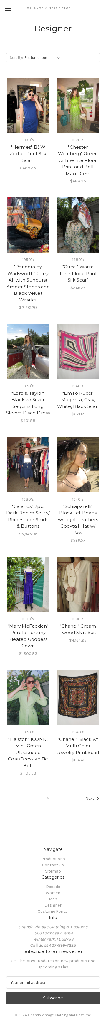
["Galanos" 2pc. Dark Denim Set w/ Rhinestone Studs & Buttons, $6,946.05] (28, 464)
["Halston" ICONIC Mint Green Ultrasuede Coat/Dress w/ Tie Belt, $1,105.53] (28, 697)
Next (90, 798)
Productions (53, 858)
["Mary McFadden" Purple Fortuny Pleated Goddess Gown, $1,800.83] (28, 584)
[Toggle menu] (8, 8)
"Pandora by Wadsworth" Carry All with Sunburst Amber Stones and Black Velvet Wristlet (28, 283)
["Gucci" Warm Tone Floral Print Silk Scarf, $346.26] (78, 225)
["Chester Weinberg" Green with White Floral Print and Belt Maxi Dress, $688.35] (78, 105)
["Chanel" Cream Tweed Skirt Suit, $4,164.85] (78, 584)
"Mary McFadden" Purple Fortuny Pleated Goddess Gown (28, 636)
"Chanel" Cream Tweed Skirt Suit (78, 629)
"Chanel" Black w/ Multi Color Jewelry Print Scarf (78, 745)
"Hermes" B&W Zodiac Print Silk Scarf (28, 153)
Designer (53, 905)
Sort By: (16, 57)
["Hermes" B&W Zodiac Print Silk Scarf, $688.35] (28, 105)
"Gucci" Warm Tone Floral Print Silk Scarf (78, 273)
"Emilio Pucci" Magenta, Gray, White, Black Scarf (78, 399)
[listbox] (43, 57)
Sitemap (53, 871)
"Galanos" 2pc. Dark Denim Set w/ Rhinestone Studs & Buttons (28, 516)
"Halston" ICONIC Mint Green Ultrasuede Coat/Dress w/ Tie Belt (28, 752)
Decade (53, 886)
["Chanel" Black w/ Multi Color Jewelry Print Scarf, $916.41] (78, 697)
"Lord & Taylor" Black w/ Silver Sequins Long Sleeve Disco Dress (28, 403)
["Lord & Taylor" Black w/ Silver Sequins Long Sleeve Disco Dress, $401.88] (28, 351)
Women (53, 892)
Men (53, 899)
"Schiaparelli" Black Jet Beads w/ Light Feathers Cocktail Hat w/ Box (78, 520)
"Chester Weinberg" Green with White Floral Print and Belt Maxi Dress (78, 160)
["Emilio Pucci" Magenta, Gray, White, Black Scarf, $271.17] (78, 351)
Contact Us (53, 865)
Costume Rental (53, 911)
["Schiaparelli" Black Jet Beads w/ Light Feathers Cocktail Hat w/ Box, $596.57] (78, 464)
